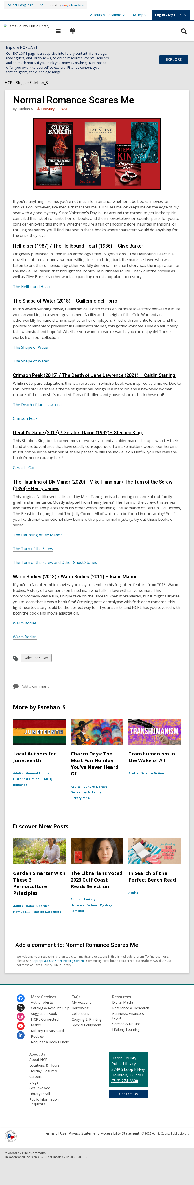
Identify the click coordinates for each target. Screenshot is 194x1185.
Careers (35, 1076)
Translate (77, 5)
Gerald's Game (26, 467)
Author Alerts (42, 1002)
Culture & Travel (96, 787)
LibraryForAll (39, 1093)
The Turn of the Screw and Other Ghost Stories (55, 562)
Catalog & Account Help (50, 1007)
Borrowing (80, 1007)
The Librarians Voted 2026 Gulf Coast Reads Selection (97, 880)
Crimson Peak (25, 418)
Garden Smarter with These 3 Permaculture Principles (39, 883)
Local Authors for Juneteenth (34, 757)
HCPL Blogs (15, 83)
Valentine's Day (36, 658)
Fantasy (90, 899)
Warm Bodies (25, 623)
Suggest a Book (44, 1013)
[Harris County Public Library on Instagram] (21, 1017)
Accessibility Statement (120, 1133)
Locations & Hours (44, 1065)
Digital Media (122, 1002)
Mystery (106, 905)
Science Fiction (152, 773)
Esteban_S (39, 83)
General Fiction (37, 773)
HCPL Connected (45, 1019)
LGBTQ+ (48, 779)
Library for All (81, 798)
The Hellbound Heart (32, 286)
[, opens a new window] (11, 1140)
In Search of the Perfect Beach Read (152, 876)
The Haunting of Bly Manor (37, 535)
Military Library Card (47, 1030)
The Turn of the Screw (33, 548)
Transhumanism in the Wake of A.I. (151, 757)
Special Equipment (86, 1024)
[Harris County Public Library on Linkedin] (21, 1035)
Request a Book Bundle (50, 1042)
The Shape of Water (31, 347)
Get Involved (39, 1087)
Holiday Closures (43, 1070)
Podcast (37, 1036)
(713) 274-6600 (124, 1080)
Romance (20, 785)
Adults (18, 773)
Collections (80, 1013)
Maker (36, 1024)
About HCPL (39, 1059)
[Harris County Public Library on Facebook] (21, 998)
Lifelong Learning (126, 1029)
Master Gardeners (47, 912)
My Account (81, 1002)
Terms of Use (55, 1133)
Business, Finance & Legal (128, 1015)
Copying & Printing (87, 1019)
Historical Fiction (26, 779)
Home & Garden (38, 906)
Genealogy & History (86, 792)
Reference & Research (130, 1007)
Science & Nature (126, 1023)
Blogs (34, 1082)
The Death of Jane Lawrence (38, 404)
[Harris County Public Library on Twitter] (21, 1008)
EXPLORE (174, 59)
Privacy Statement (84, 1133)
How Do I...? (21, 912)
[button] (106, 15)
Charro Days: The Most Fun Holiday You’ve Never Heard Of (95, 764)
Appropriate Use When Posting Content (58, 961)
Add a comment (35, 686)
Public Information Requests (44, 1101)
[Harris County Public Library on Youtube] (21, 1026)
